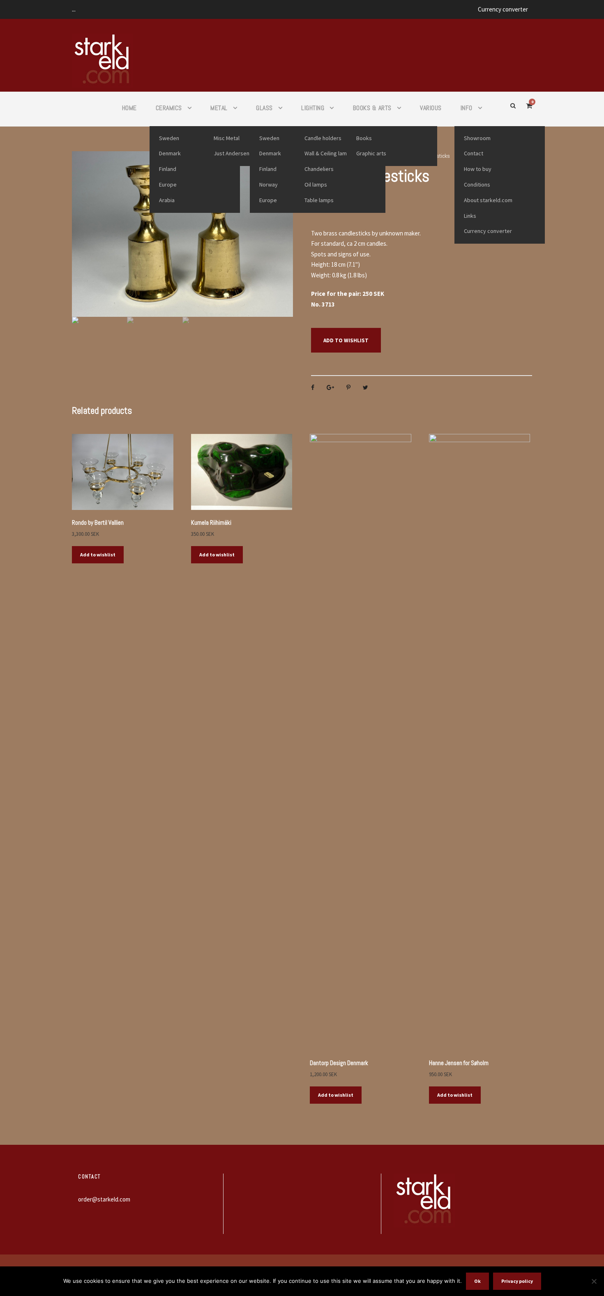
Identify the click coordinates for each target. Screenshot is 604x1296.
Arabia (167, 200)
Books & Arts (372, 108)
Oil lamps (315, 184)
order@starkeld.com (104, 1199)
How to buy (477, 169)
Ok (477, 1281)
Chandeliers (319, 169)
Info (467, 108)
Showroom (477, 138)
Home (129, 108)
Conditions (477, 184)
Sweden (169, 138)
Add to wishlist (346, 340)
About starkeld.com (488, 200)
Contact (473, 153)
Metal (219, 108)
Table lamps (319, 200)
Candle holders (322, 138)
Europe (168, 184)
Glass (264, 108)
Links (470, 215)
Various (431, 108)
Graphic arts (371, 153)
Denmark (170, 153)
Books (364, 138)
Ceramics (169, 108)
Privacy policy (517, 1281)
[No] (594, 1281)
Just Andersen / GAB (239, 153)
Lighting (312, 108)
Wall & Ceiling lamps (328, 153)
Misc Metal (227, 138)
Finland (167, 169)
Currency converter (503, 9)
